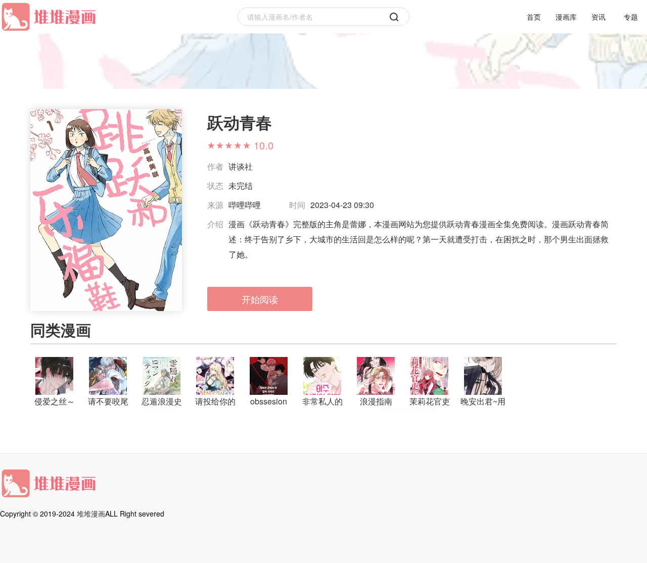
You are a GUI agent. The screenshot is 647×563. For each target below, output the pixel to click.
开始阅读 (260, 298)
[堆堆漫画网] (50, 17)
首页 (534, 17)
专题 (631, 17)
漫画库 (566, 17)
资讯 (598, 17)
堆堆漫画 (91, 513)
